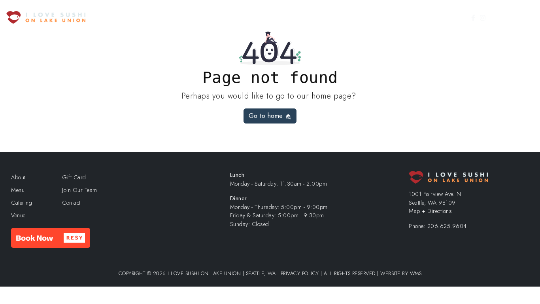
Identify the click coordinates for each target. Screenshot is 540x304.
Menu (231, 17)
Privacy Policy (300, 273)
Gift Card (513, 17)
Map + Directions (430, 211)
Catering (304, 17)
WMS (416, 273)
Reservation (269, 17)
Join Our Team (392, 17)
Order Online (188, 17)
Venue (333, 17)
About (357, 17)
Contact (430, 17)
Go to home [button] (267, 115)
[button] (50, 238)
